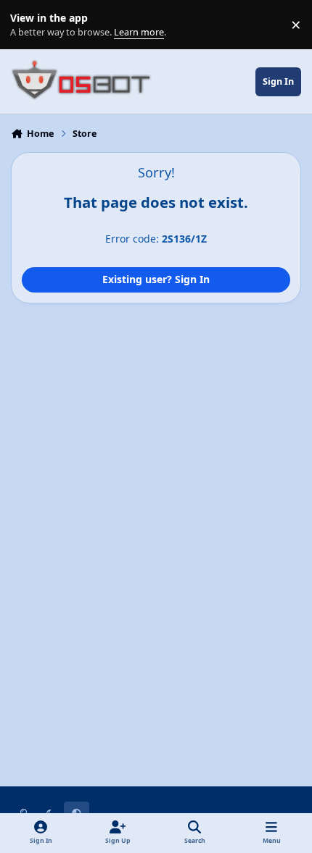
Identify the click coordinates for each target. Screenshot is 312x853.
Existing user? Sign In (156, 279)
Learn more (28, 25)
